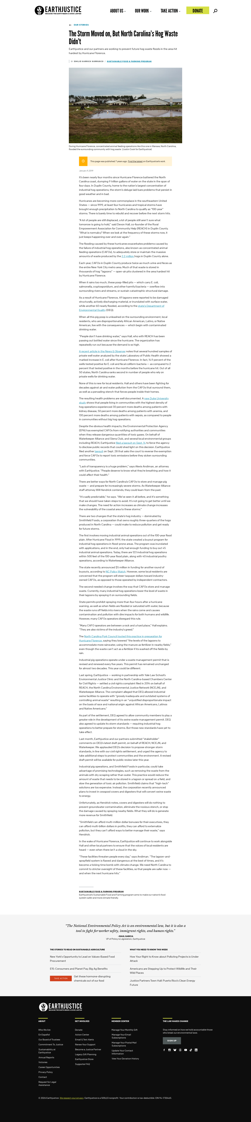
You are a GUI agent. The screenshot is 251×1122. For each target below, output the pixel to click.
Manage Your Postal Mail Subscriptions (124, 1044)
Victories (42, 1062)
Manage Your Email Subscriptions (121, 1036)
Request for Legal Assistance (47, 1083)
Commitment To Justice (50, 1044)
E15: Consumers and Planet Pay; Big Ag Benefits (78, 968)
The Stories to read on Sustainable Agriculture (77, 949)
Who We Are (44, 1029)
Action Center (82, 1034)
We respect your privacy (72, 1097)
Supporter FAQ (82, 1064)
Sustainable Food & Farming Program (129, 61)
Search (214, 10)
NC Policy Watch (116, 571)
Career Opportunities (49, 1067)
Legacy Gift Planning (85, 1054)
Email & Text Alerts (84, 1039)
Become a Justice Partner (88, 1049)
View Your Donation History (125, 1058)
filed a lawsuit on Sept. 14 (131, 442)
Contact (42, 1077)
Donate (198, 11)
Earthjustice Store (84, 1059)
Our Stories (81, 24)
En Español (44, 1034)
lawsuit (99, 451)
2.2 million (128, 256)
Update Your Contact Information (122, 1052)
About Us (116, 11)
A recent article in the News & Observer (102, 351)
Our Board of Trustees (49, 1039)
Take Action (169, 11)
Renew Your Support (85, 1044)
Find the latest (135, 161)
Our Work (142, 11)
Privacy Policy (45, 1072)
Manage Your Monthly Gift (125, 1029)
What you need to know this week (149, 949)
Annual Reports (46, 1057)
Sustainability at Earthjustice (46, 1051)
